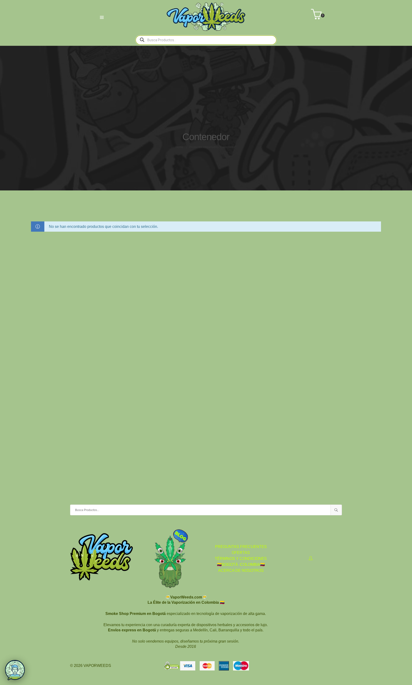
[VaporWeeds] (206, 29)
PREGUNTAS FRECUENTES (241, 547)
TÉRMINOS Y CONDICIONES (241, 559)
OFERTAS (241, 553)
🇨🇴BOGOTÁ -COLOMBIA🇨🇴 (241, 564)
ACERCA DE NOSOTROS (241, 570)
